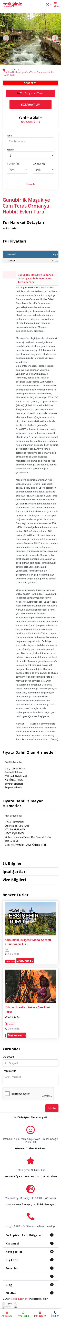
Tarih (9, 135)
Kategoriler (14, 1252)
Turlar (12, 69)
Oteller (11, 1293)
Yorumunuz (9, 1070)
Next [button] (55, 38)
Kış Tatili (12, 1260)
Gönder (52, 1108)
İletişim (55, 1315)
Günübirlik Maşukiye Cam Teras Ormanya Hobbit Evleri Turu (29, 73)
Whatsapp (23, 1315)
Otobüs (11, 1024)
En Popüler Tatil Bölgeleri (24, 1235)
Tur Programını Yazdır (32, 93)
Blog (9, 1285)
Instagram (40, 1315)
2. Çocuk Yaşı (39, 163)
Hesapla (30, 184)
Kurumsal (12, 1243)
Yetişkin (10, 149)
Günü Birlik (13, 954)
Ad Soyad (8, 1056)
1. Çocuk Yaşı (13, 163)
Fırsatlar (12, 1268)
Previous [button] (6, 38)
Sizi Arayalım (30, 104)
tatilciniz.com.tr (19, 1298)
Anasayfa (7, 1315)
